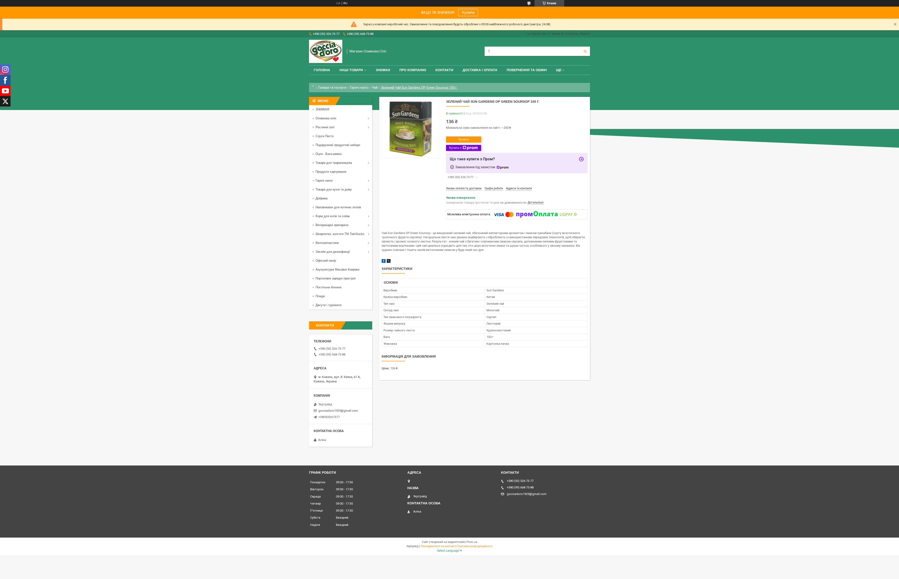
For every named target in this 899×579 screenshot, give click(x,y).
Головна (322, 70)
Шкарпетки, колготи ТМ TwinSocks (340, 234)
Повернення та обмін (527, 70)
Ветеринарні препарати (332, 225)
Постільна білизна (328, 287)
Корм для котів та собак (333, 216)
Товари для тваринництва (334, 163)
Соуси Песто (325, 136)
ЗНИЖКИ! (322, 109)
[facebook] (384, 262)
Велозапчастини (327, 243)
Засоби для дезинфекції (333, 251)
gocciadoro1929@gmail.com (338, 410)
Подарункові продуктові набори (338, 145)
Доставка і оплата (480, 70)
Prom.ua (472, 542)
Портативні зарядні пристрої (336, 278)
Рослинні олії (325, 127)
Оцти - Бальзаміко (329, 154)
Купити (468, 12)
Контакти (444, 70)
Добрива (322, 198)
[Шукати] (585, 51)
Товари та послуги (332, 87)
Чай (375, 87)
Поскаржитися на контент (437, 546)
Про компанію (412, 70)
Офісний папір (326, 260)
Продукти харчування (331, 171)
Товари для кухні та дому (334, 189)
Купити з (455, 148)
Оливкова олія (326, 118)
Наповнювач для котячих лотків (338, 207)
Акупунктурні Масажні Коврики (337, 269)
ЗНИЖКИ (383, 70)
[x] (389, 262)
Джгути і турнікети (328, 305)
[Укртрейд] (325, 51)
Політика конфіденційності (475, 546)
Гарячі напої (359, 87)
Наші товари (351, 70)
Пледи (320, 296)
